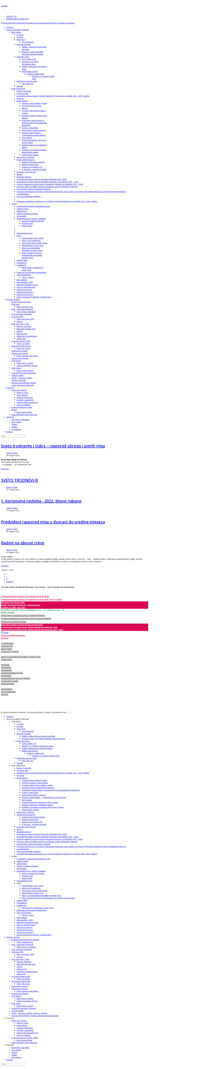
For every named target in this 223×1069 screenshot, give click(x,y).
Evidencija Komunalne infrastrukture (32, 272)
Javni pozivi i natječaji (25, 157)
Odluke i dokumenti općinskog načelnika (38, 736)
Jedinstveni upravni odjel (27, 81)
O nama (20, 34)
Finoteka (4, 694)
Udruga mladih (17, 375)
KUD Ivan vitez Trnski (20, 324)
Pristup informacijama (26, 159)
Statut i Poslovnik (24, 91)
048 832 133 (11, 16)
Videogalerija (22, 280)
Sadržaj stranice (7, 684)
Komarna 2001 (17, 316)
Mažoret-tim (22, 334)
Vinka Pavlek (27, 226)
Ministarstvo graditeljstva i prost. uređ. (38, 908)
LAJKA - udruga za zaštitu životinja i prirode (21, 379)
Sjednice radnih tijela (35, 74)
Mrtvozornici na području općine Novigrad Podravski (23, 615)
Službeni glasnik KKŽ (30, 164)
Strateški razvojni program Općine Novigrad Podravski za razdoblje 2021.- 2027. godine (53, 96)
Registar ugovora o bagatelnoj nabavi (37, 805)
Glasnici (20, 321)
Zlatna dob (21, 338)
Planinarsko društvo (19, 351)
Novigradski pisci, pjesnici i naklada (31, 218)
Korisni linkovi (6, 689)
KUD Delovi (16, 360)
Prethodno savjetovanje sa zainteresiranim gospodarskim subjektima (34, 123)
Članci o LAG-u (28, 277)
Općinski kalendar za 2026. (12, 673)
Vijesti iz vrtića (22, 392)
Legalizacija (21, 265)
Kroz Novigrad (28, 42)
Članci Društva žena (25, 307)
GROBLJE (10, 417)
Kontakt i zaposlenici (25, 400)
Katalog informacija (25, 397)
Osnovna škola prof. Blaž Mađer (24, 1037)
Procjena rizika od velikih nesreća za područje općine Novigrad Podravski (47, 186)
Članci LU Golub (23, 343)
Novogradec (22, 216)
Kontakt (4, 6)
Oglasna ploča (22, 208)
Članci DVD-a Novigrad (26, 311)
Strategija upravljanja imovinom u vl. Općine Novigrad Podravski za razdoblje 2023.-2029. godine (57, 201)
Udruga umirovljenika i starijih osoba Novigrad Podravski (23, 384)
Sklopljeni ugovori (24, 177)
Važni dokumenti (18, 88)
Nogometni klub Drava (20, 346)
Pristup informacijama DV (27, 402)
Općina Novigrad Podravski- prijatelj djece (34, 297)
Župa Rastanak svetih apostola (24, 414)
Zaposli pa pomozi (24, 289)
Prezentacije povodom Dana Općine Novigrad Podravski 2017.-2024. (32, 629)
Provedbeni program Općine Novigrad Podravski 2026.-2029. (42, 179)
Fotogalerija (22, 262)
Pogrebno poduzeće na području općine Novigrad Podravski (26, 618)
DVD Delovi (16, 368)
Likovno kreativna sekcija (27, 365)
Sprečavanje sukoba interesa (34, 130)
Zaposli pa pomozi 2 (25, 292)
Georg (69, 712)
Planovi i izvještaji (24, 326)
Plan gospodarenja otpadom (29, 196)
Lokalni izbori (22, 260)
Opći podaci (16, 32)
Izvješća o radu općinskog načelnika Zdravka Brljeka (32, 53)
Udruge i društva (13, 299)
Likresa (19, 331)
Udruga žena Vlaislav (20, 358)
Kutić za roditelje (23, 405)
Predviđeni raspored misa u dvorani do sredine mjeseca (53, 522)
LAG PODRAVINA (24, 275)
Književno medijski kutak (27, 336)
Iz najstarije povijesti (9, 681)
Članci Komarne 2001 (25, 319)
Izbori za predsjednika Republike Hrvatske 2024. (32, 249)
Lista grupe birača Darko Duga (34, 243)
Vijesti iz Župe (12, 453)
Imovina (4, 638)
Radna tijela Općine (30, 71)
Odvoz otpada (7, 612)
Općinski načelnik (24, 44)
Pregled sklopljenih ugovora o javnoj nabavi (40, 802)
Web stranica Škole (24, 412)
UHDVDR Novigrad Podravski (23, 373)
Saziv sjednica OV (29, 59)
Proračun (20, 98)
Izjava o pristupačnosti (26, 287)
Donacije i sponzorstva (26, 172)
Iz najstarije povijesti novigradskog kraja (33, 206)
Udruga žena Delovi (19, 353)
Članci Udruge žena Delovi (27, 356)
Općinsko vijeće (23, 56)
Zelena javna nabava (30, 155)
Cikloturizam (22, 211)
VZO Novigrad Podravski (21, 314)
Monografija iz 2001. (25, 282)
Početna (9, 27)
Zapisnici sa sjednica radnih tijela (45, 756)
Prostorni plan (22, 93)
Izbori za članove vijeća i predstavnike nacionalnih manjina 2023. (32, 255)
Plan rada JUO (27, 83)
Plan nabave (27, 137)
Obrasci (20, 174)
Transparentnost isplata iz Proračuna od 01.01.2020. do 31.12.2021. (31, 599)
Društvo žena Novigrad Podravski (25, 939)
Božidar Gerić (27, 223)
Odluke (14, 427)
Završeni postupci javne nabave (35, 783)
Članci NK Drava (23, 348)
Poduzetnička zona (24, 233)
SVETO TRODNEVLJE (19, 480)
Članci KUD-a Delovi (25, 363)
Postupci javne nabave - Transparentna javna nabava (34, 133)
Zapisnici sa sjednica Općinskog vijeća (30, 62)
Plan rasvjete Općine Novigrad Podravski (33, 189)
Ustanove (10, 387)
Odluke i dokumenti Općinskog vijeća (37, 748)
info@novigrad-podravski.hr (17, 19)
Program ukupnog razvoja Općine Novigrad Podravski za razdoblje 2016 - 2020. (50, 184)
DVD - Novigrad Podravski (22, 309)
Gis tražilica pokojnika (20, 419)
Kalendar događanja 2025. (27, 284)
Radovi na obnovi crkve (22, 542)
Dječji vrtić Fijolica (18, 390)
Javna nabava (22, 101)
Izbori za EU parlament (31, 240)
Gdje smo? (21, 39)
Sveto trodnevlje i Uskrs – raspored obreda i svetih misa (53, 446)
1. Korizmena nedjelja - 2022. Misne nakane (41, 501)
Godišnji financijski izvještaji (33, 162)
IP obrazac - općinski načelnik (34, 169)
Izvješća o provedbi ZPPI (32, 167)
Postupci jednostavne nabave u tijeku (37, 785)
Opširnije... (5, 469)
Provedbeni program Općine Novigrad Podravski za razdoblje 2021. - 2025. (48, 182)
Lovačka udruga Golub (20, 341)
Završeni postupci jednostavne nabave (38, 787)
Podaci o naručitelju (30, 128)
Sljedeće (9, 581)
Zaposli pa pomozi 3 (25, 294)
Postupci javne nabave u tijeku (34, 103)
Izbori (19, 235)
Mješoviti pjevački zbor (26, 329)
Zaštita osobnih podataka (27, 213)
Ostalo (14, 204)
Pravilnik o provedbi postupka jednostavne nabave (34, 151)
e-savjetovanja (23, 194)
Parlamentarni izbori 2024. (32, 245)
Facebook (5, 665)
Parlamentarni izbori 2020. (32, 238)
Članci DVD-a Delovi (25, 370)
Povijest (20, 37)
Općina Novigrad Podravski (17, 30)
